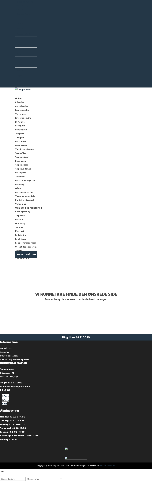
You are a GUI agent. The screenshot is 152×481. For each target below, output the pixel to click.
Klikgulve (19, 102)
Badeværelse (23, 14)
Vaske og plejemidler (25, 196)
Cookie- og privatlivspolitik (14, 359)
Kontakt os (6, 348)
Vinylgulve (20, 114)
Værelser (21, 44)
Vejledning (20, 203)
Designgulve (21, 129)
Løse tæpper (21, 145)
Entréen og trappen (22, 21)
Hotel (19, 59)
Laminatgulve (22, 110)
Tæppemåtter (22, 157)
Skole (19, 80)
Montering (20, 223)
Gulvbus (19, 219)
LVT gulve (19, 121)
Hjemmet (20, 9)
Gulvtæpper (21, 141)
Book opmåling (22, 211)
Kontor (20, 70)
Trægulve (19, 133)
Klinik (19, 64)
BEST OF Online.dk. (107, 465)
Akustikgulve (21, 106)
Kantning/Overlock (24, 200)
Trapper (19, 227)
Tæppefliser (21, 153)
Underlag (19, 184)
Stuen (20, 39)
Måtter (18, 188)
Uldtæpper (20, 172)
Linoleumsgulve (23, 117)
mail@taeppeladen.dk (20, 386)
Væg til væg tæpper (24, 149)
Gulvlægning (21, 5)
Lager (19, 75)
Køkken (20, 28)
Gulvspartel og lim (24, 192)
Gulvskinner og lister (25, 180)
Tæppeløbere (21, 164)
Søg (17, 85)
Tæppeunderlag (23, 168)
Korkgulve (20, 125)
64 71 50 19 (83, 337)
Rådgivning (20, 235)
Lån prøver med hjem (25, 242)
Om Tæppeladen (9, 355)
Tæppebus (20, 215)
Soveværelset (23, 34)
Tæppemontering (24, 1)
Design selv (20, 161)
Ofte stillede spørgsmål (26, 246)
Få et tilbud (20, 239)
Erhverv (19, 49)
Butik (19, 54)
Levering (4, 352)
